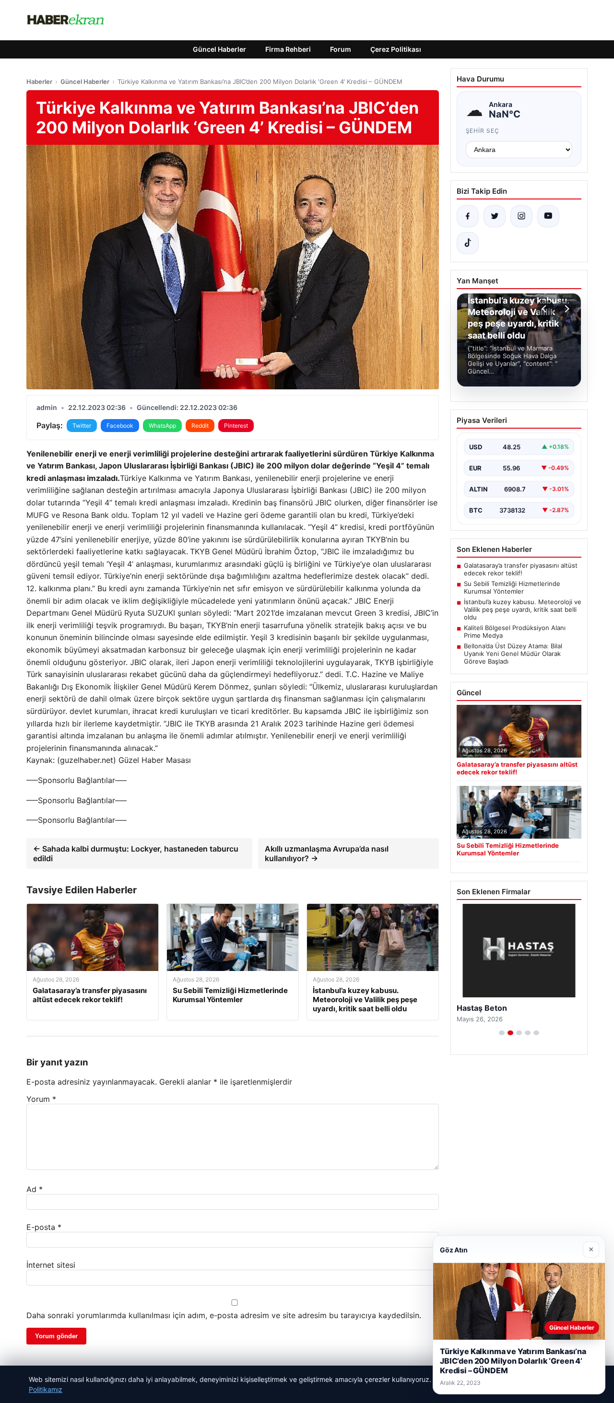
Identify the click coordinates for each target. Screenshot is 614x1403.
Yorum (41, 1099)
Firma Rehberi (288, 49)
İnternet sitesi (50, 1265)
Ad (34, 1189)
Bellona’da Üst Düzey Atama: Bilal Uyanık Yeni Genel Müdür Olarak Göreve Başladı (513, 653)
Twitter (81, 425)
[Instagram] (521, 216)
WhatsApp (162, 425)
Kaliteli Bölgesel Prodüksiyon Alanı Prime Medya (515, 631)
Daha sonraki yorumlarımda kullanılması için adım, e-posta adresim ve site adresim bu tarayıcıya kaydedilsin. (223, 1315)
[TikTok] (468, 243)
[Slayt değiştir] (502, 1032)
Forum (340, 49)
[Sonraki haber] (565, 309)
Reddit (200, 425)
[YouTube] (548, 216)
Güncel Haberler (219, 49)
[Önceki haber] (545, 309)
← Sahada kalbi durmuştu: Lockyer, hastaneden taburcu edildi (135, 853)
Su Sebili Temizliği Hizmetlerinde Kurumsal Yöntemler (512, 587)
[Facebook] (468, 216)
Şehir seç (483, 130)
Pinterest (236, 425)
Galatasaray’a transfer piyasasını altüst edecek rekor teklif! (521, 569)
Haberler (39, 81)
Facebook (119, 425)
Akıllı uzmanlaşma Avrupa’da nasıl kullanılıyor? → (327, 853)
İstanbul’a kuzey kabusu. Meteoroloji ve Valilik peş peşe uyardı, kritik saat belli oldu (522, 609)
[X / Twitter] (495, 216)
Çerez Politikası (395, 49)
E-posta (43, 1227)
